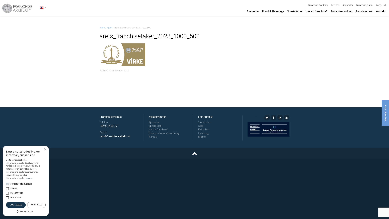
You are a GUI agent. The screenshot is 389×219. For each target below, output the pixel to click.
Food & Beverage (273, 11)
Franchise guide (364, 4)
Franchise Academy (318, 4)
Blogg (378, 4)
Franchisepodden (341, 11)
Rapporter (348, 4)
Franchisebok (363, 11)
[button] (7, 184)
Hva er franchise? (316, 11)
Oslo (200, 125)
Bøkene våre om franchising (164, 133)
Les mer (29, 178)
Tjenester (253, 11)
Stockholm (203, 122)
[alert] (26, 181)
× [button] (45, 149)
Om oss (335, 4)
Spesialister (294, 11)
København (204, 129)
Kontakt (380, 11)
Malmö (202, 136)
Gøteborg (203, 133)
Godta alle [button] (16, 204)
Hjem (102, 27)
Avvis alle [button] (36, 204)
